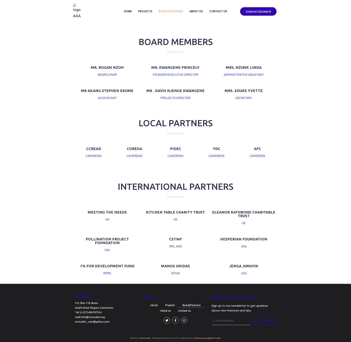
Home (128, 11)
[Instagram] (184, 320)
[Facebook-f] (175, 320)
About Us (196, 11)
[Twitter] (167, 320)
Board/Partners (171, 11)
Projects (145, 11)
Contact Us (218, 11)
